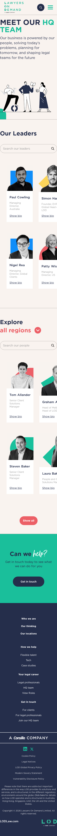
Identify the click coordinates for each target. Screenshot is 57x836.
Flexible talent (28, 655)
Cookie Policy (28, 756)
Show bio (16, 215)
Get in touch (29, 581)
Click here (40, 795)
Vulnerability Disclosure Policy (28, 779)
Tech (28, 660)
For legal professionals (29, 715)
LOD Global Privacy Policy (28, 767)
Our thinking (28, 626)
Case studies (28, 665)
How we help (28, 647)
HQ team (28, 687)
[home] (14, 7)
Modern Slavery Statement (28, 773)
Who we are (28, 618)
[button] (50, 7)
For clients (28, 710)
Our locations (28, 633)
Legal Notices (29, 762)
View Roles (28, 693)
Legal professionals (29, 682)
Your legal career (28, 674)
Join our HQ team (28, 720)
